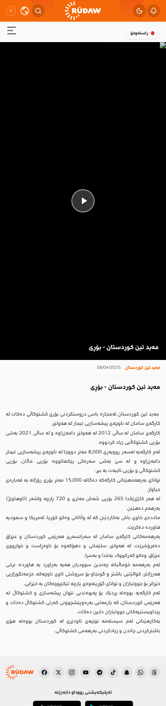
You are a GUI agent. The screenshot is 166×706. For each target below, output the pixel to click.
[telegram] (99, 672)
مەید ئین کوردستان (142, 367)
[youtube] (85, 672)
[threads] (154, 672)
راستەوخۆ (139, 33)
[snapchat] (127, 672)
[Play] (83, 201)
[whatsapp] (140, 672)
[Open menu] (11, 32)
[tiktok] (113, 672)
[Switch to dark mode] (139, 10)
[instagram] (72, 672)
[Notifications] (153, 10)
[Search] (38, 10)
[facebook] (44, 672)
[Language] (24, 11)
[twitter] (58, 672)
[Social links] (11, 11)
